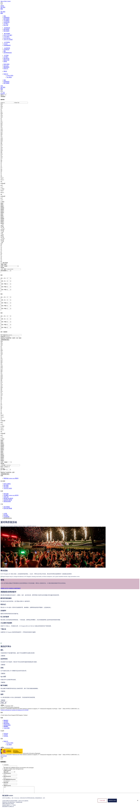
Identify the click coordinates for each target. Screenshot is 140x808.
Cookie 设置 (102, 800)
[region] (70, 800)
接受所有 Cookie (112, 800)
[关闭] (137, 800)
